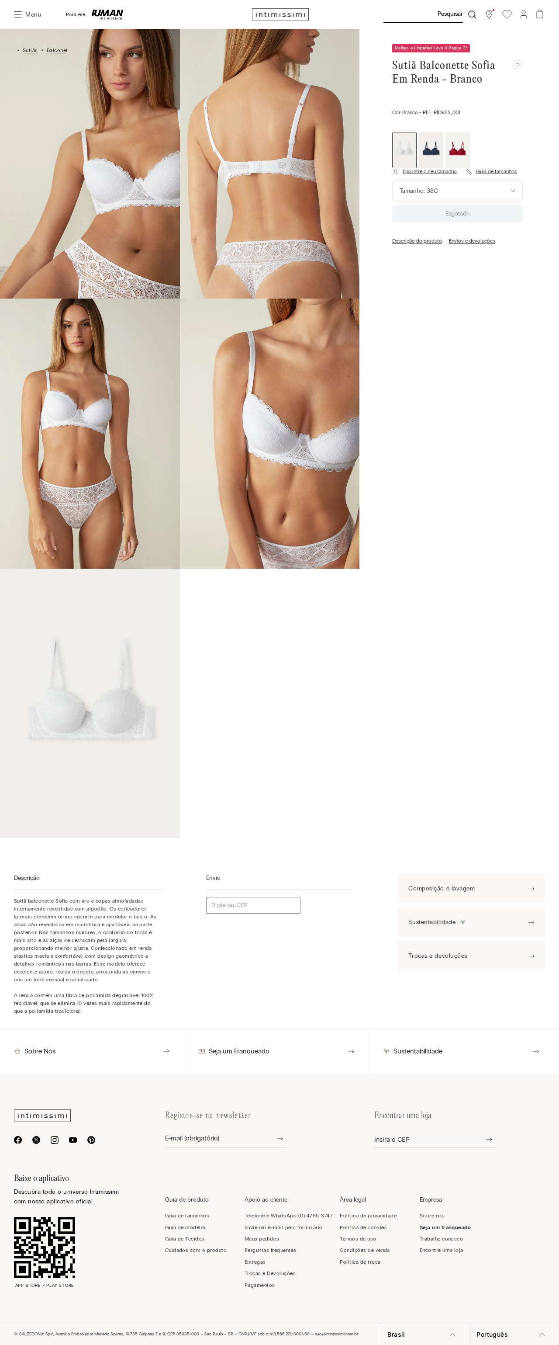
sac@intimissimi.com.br (336, 1334)
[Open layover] (273, 1138)
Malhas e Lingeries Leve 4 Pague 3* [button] (431, 48)
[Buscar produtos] (472, 14)
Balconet (57, 50)
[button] (489, 14)
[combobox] (429, 14)
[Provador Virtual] (424, 171)
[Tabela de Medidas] (491, 171)
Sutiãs (30, 50)
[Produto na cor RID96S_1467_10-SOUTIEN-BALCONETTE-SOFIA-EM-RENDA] (430, 150)
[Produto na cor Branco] (404, 150)
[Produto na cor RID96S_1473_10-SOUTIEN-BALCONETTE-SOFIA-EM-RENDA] (457, 150)
